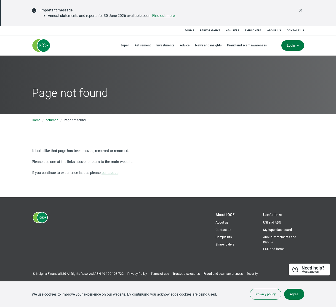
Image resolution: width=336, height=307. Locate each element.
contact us (109, 172)
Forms (190, 30)
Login (291, 45)
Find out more (163, 15)
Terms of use (160, 273)
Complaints (224, 237)
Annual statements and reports (279, 239)
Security (252, 273)
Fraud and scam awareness (247, 45)
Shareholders (225, 244)
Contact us (295, 30)
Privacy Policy (137, 273)
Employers (253, 30)
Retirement (142, 45)
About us (274, 30)
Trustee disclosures (186, 273)
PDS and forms (273, 249)
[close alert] (301, 10)
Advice (185, 45)
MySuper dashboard (277, 229)
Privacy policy (266, 294)
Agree (294, 294)
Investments (165, 45)
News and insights (208, 45)
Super (124, 45)
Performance (210, 30)
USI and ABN (272, 222)
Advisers (233, 30)
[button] (310, 270)
